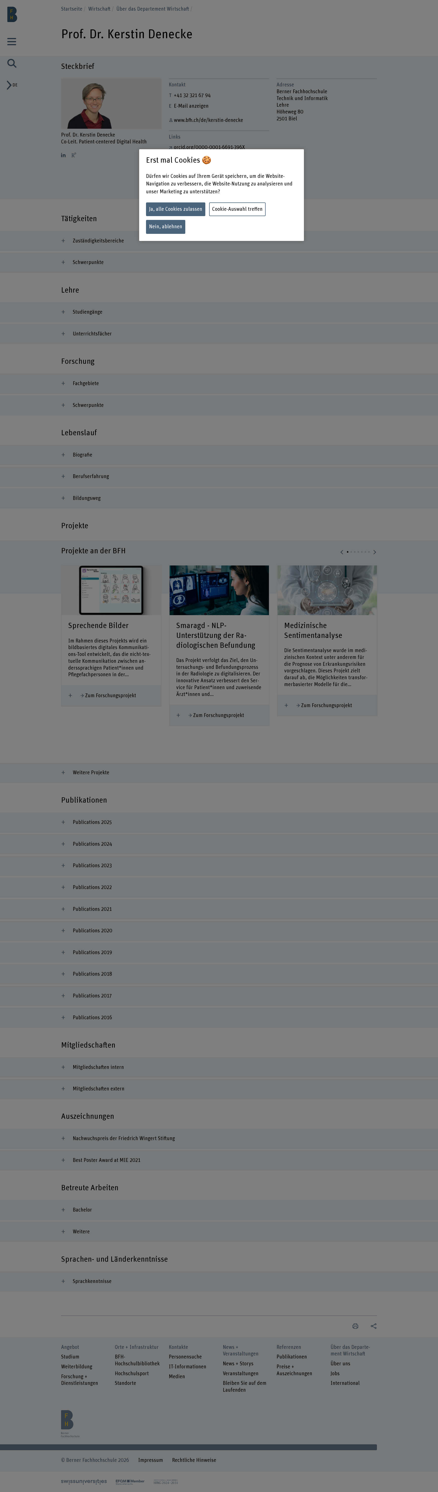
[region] (221, 195)
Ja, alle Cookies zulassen (175, 209)
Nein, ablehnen (165, 226)
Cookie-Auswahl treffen (237, 209)
